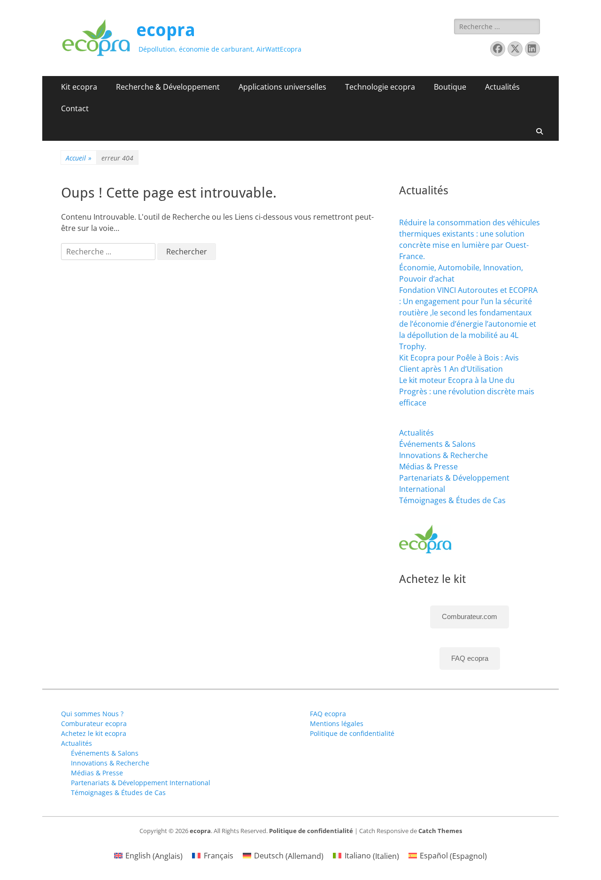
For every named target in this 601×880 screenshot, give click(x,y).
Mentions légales (336, 723)
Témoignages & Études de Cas (452, 500)
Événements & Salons (437, 444)
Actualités (502, 87)
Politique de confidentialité (352, 733)
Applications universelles (282, 87)
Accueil (79, 157)
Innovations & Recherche (443, 455)
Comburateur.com (469, 616)
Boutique (450, 87)
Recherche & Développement (168, 87)
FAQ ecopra (469, 658)
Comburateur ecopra (94, 723)
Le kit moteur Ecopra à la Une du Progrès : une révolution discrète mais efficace (466, 391)
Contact (75, 108)
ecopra (165, 30)
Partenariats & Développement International (140, 782)
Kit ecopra (79, 87)
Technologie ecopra (380, 87)
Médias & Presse (428, 466)
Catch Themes (440, 830)
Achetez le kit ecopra (93, 733)
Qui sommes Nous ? (92, 713)
